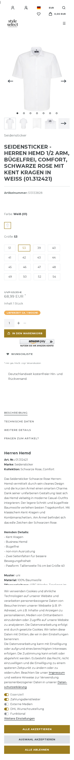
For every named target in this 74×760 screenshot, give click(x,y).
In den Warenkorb (27, 333)
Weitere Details (17, 430)
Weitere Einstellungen (19, 718)
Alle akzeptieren (37, 729)
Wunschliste (22, 354)
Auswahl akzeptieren (37, 739)
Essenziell (17, 694)
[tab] (16, 413)
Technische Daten (19, 421)
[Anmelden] (13, 8)
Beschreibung (16, 412)
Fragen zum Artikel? (21, 438)
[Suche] (64, 8)
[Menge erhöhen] (18, 323)
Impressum (57, 672)
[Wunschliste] (39, 14)
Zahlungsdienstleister (25, 699)
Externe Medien (21, 704)
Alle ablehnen (37, 749)
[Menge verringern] (25, 323)
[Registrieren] (26, 8)
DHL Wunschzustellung (27, 709)
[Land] (39, 8)
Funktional (17, 713)
